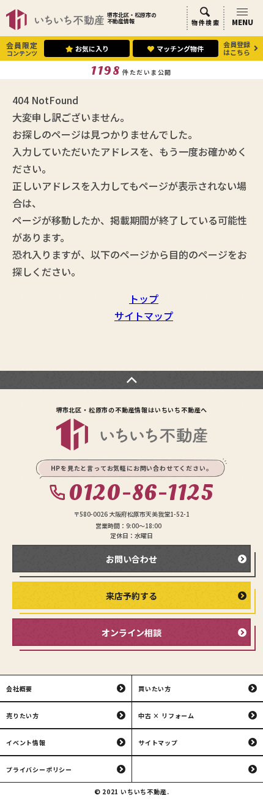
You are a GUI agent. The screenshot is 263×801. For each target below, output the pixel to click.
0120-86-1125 (141, 493)
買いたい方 (154, 688)
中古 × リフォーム (166, 715)
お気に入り (92, 48)
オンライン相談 (131, 632)
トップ (143, 298)
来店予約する (131, 596)
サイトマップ (143, 315)
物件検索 (205, 22)
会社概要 (19, 688)
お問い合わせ (131, 559)
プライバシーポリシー (39, 769)
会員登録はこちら (236, 48)
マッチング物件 (180, 48)
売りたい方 (22, 715)
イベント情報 (26, 742)
